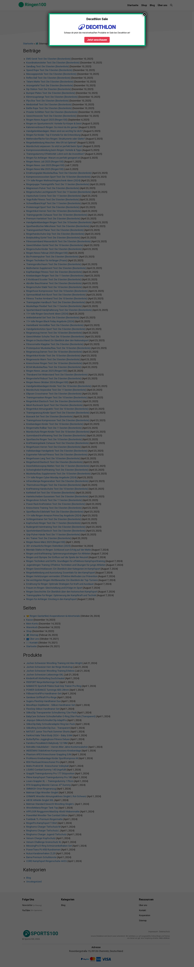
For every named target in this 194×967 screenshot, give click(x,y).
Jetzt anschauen (97, 39)
